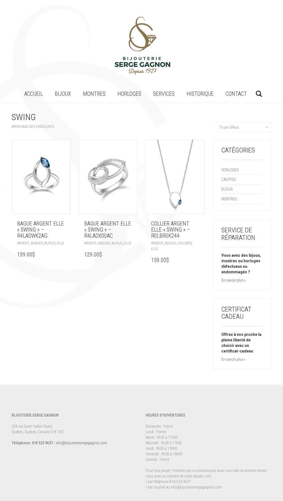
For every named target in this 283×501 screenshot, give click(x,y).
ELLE (60, 243)
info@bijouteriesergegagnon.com (81, 443)
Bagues (37, 243)
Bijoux (63, 93)
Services (164, 93)
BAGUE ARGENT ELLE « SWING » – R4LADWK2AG (40, 229)
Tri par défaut (229, 127)
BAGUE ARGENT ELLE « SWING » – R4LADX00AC (107, 229)
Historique (200, 93)
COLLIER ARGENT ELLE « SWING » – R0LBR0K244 (170, 229)
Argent (23, 243)
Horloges (129, 93)
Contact (236, 93)
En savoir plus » (233, 280)
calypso (228, 179)
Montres (94, 93)
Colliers (184, 243)
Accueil (33, 93)
